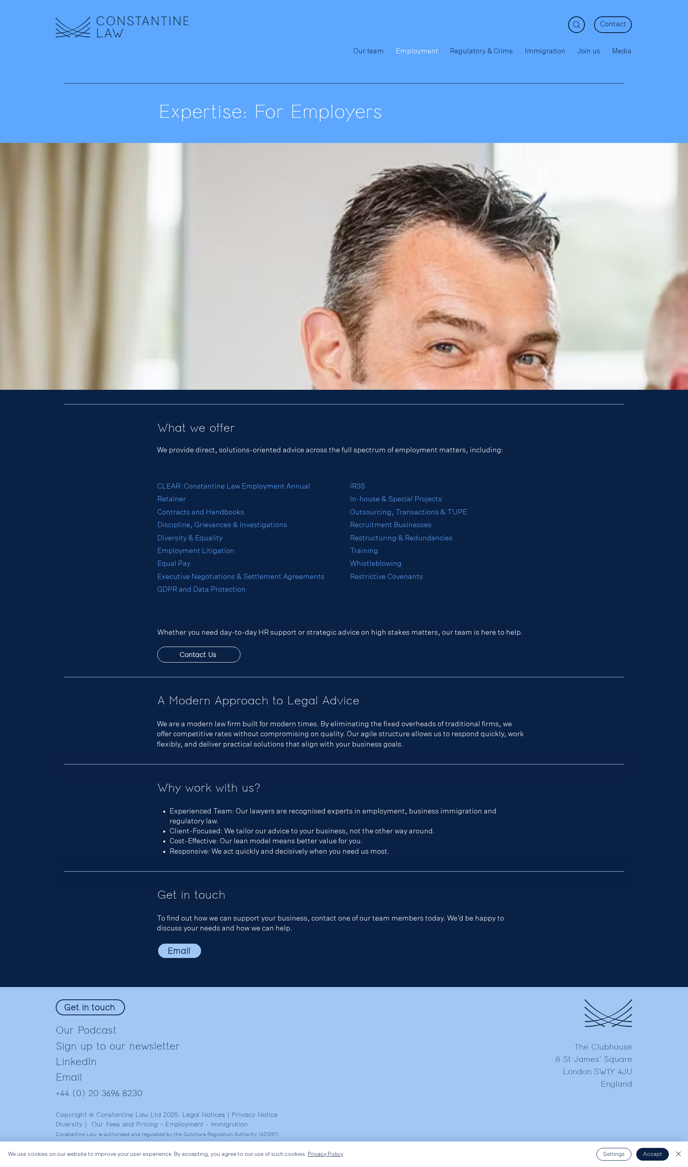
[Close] (678, 1154)
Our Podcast (86, 1030)
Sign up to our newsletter (118, 1046)
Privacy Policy (325, 1154)
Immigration (229, 1124)
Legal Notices (203, 1115)
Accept (652, 1154)
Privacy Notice (255, 1115)
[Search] (576, 24)
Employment (184, 1124)
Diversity (69, 1124)
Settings (614, 1154)
